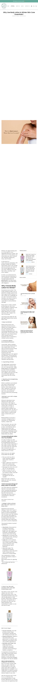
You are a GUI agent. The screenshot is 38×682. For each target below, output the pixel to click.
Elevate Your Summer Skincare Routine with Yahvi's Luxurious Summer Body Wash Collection (27, 331)
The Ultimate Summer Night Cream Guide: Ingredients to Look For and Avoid (28, 312)
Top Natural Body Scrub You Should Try (28, 294)
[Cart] (36, 6)
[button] (12, 6)
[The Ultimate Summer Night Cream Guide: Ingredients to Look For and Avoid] (28, 303)
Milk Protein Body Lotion (7, 594)
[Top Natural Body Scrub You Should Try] (28, 285)
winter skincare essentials (8, 262)
